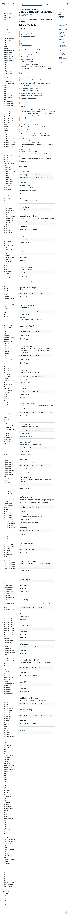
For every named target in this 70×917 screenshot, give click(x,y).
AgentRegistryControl (9, 25)
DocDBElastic (7, 290)
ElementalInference (9, 327)
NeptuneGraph (8, 585)
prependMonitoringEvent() (28, 142)
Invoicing (6, 419)
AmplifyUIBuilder (8, 32)
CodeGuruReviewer (9, 199)
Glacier (6, 378)
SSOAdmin (7, 814)
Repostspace (7, 689)
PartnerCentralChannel (10, 622)
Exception (6, 347)
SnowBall (6, 790)
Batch (5, 99)
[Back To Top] (66, 912)
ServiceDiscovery (8, 769)
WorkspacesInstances (10, 882)
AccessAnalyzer (8, 13)
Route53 (6, 704)
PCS (5, 636)
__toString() (24, 34)
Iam (5, 400)
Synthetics (7, 833)
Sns (5, 794)
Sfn (5, 777)
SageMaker (7, 734)
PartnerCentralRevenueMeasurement (14, 624)
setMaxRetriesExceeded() (28, 151)
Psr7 (5, 895)
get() (22, 43)
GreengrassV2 (8, 388)
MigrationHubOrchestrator (11, 564)
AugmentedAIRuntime (10, 83)
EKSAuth (6, 316)
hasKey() (23, 118)
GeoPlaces (7, 374)
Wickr (5, 873)
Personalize (7, 638)
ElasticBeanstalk (8, 320)
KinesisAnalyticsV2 (9, 464)
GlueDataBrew (8, 384)
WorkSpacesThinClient (10, 884)
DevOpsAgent (7, 277)
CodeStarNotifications (10, 206)
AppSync (6, 70)
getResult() (24, 98)
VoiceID (6, 861)
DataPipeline (7, 261)
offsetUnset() (24, 140)
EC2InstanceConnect (9, 304)
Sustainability (7, 829)
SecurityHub (7, 759)
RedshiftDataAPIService (10, 683)
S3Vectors (6, 732)
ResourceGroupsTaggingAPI (11, 699)
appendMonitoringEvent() (28, 36)
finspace (6, 349)
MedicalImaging (8, 554)
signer (5, 783)
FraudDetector (8, 363)
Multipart (6, 576)
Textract (6, 837)
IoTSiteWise (7, 435)
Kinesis (6, 460)
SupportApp (7, 826)
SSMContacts (7, 802)
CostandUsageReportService (12, 245)
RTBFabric (7, 720)
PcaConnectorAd (8, 632)
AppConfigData (8, 44)
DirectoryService (8, 282)
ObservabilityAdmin (9, 603)
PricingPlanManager (9, 660)
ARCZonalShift (8, 73)
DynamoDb (7, 296)
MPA (5, 570)
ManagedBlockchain (9, 515)
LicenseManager (8, 495)
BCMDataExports (8, 103)
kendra (6, 452)
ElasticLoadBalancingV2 (10, 324)
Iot (4, 421)
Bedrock (6, 109)
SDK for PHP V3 (12, 3)
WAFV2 (6, 869)
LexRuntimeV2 (8, 493)
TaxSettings (7, 835)
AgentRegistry (7, 23)
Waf (5, 865)
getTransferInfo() (25, 109)
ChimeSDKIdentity (9, 138)
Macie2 (6, 509)
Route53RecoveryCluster (10, 712)
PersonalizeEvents (9, 640)
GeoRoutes (7, 376)
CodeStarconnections (9, 204)
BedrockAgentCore (9, 113)
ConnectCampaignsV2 (10, 230)
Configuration (7, 224)
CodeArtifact (7, 185)
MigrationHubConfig (9, 562)
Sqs (5, 798)
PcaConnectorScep (9, 634)
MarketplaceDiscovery (10, 529)
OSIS (5, 615)
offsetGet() (24, 131)
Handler (6, 394)
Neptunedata (7, 583)
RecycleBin (7, 679)
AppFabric (6, 46)
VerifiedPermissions (9, 859)
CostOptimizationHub (9, 249)
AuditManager (7, 81)
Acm (5, 19)
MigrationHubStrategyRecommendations (15, 568)
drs (5, 292)
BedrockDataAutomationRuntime (12, 120)
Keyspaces (7, 456)
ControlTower (7, 243)
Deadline (6, 269)
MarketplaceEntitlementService (12, 531)
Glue (5, 382)
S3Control (6, 724)
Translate (6, 853)
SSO (5, 812)
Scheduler (6, 749)
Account (6, 15)
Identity (6, 402)
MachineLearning (8, 507)
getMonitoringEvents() (27, 79)
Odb (5, 605)
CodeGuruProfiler (8, 197)
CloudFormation (8, 159)
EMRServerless (8, 333)
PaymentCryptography (10, 628)
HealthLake (7, 398)
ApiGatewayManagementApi (11, 38)
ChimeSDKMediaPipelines (11, 140)
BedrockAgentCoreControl (11, 115)
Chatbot (6, 134)
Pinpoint (6, 646)
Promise (6, 893)
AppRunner (7, 66)
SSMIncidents (7, 806)
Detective (6, 273)
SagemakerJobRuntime (10, 742)
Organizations (7, 613)
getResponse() (25, 93)
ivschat (6, 445)
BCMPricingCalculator (10, 105)
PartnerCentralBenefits (10, 620)
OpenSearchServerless (10, 609)
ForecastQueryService (10, 359)
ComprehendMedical (9, 216)
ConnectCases (8, 232)
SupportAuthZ (7, 828)
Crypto (5, 253)
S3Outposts (7, 728)
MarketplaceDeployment (10, 527)
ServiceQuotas (8, 771)
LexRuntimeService (9, 492)
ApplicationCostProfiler (10, 54)
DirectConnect (8, 281)
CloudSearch (7, 169)
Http (5, 900)
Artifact (6, 77)
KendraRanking (8, 454)
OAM (5, 601)
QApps (6, 665)
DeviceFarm (7, 275)
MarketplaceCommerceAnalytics (12, 525)
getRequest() (24, 88)
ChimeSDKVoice (8, 146)
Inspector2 (7, 411)
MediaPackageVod (9, 546)
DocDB (6, 288)
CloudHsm (7, 165)
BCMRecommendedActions (11, 107)
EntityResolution (8, 341)
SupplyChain (7, 822)
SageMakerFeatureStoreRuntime (12, 738)
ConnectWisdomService (10, 240)
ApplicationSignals (9, 60)
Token (5, 847)
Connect (6, 226)
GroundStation (8, 390)
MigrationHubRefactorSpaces (12, 566)
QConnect (6, 669)
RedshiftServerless (9, 685)
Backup (6, 93)
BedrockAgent (7, 111)
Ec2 (5, 302)
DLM (5, 286)
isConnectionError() (26, 120)
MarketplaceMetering (9, 533)
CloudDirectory (8, 157)
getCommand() (25, 73)
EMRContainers (8, 331)
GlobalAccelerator (9, 380)
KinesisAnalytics (8, 462)
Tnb (5, 845)
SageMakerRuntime (9, 746)
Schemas (6, 751)
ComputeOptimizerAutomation (12, 220)
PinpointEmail (7, 648)
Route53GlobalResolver (10, 708)
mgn (5, 558)
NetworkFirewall (8, 587)
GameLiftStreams (8, 370)
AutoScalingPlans (9, 89)
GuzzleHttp (6, 891)
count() (23, 41)
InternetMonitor (8, 417)
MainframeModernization (10, 513)
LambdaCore (7, 482)
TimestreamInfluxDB (9, 839)
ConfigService (7, 222)
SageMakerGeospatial (10, 740)
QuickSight (7, 671)
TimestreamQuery (8, 841)
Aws (4, 11)
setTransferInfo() (25, 156)
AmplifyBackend (8, 30)
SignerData (7, 785)
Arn (5, 75)
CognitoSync (7, 212)
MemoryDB (7, 556)
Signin (5, 787)
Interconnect (7, 415)
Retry (5, 701)
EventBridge (7, 343)
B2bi (5, 91)
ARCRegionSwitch (9, 72)
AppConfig (7, 42)
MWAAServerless (8, 579)
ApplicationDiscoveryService (11, 56)
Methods (60, 12)
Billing (5, 124)
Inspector (6, 409)
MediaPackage (8, 542)
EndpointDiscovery (9, 337)
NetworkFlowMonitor (9, 589)
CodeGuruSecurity (9, 200)
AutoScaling (7, 87)
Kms (5, 476)
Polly (5, 656)
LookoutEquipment (9, 505)
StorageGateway (8, 818)
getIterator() (24, 77)
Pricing (6, 658)
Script (5, 753)
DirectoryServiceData (9, 284)
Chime (5, 136)
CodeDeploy (7, 195)
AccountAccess (8, 17)
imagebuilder (7, 406)
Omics (5, 607)
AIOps (5, 27)
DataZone (6, 265)
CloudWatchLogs (8, 181)
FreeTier (6, 365)
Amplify (6, 29)
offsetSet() (24, 138)
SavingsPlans (7, 747)
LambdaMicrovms (8, 484)
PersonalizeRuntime (9, 642)
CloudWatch (7, 177)
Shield (5, 779)
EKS (5, 314)
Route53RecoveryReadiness (11, 716)
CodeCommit (7, 191)
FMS (5, 357)
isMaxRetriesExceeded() (27, 124)
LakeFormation (8, 478)
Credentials (7, 251)
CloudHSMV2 (7, 167)
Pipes (5, 654)
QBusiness (7, 667)
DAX (5, 267)
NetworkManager (8, 591)
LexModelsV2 (7, 490)
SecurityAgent (7, 757)
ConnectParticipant (9, 238)
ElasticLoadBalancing (10, 322)
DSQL (5, 294)
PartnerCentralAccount (10, 619)
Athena (6, 79)
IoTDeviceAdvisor (8, 425)
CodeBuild (7, 187)
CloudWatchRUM (8, 183)
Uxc (5, 857)
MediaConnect (8, 536)
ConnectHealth (8, 236)
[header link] (37, 25)
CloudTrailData (8, 175)
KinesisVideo (7, 466)
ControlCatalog (8, 241)
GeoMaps (6, 372)
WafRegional (7, 867)
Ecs (5, 310)
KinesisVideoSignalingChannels (12, 472)
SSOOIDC (6, 816)
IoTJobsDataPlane (9, 429)
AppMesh (6, 62)
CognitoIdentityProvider (10, 210)
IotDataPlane (7, 423)
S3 (4, 722)
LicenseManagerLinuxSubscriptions (13, 497)
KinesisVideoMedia (9, 470)
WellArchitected (8, 871)
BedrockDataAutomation (10, 118)
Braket (5, 128)
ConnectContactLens (9, 234)
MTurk (5, 574)
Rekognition (7, 687)
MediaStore (7, 548)
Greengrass (7, 386)
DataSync (6, 263)
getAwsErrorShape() (26, 54)
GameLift (6, 368)
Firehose (6, 353)
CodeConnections (9, 193)
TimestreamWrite (8, 843)
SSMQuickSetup (8, 808)
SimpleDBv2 (7, 788)
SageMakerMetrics (9, 744)
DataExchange (8, 259)
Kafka (5, 449)
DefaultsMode (7, 271)
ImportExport (7, 408)
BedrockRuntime (8, 122)
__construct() (24, 31)
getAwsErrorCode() (26, 45)
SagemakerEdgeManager (11, 736)
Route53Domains (8, 706)
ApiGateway (7, 36)
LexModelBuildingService (11, 488)
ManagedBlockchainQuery (11, 517)
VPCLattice (7, 863)
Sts (5, 820)
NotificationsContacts (9, 597)
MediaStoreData (8, 550)
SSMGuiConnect (8, 804)
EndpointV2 (7, 339)
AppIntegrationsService (10, 50)
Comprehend (7, 214)
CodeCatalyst (7, 189)
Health (5, 396)
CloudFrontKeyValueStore (11, 163)
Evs (5, 345)
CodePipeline (7, 202)
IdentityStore (7, 404)
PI (4, 644)
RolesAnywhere (8, 702)
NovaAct (6, 599)
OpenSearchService (9, 611)
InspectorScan (8, 413)
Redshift (6, 681)
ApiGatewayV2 (8, 40)
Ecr (5, 306)
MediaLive (6, 540)
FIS (5, 355)
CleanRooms (7, 148)
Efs (5, 312)
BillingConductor (8, 126)
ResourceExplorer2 (9, 695)
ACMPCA (6, 21)
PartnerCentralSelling (10, 626)
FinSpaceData (8, 351)
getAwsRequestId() (26, 64)
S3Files (6, 726)
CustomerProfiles (8, 255)
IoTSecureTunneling (9, 433)
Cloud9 (6, 154)
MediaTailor (7, 552)
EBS (5, 300)
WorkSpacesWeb (8, 886)
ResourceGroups (8, 697)
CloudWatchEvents (9, 179)
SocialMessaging (8, 796)
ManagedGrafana (8, 519)
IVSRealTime (7, 447)
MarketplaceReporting (10, 535)
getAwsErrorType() (26, 59)
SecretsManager (8, 755)
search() (23, 149)
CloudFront (7, 161)
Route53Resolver (8, 718)
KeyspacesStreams (9, 458)
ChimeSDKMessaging (10, 144)
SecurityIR (7, 761)
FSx (5, 366)
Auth (5, 85)
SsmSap (6, 810)
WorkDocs (6, 874)
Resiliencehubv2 (8, 693)
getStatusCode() (25, 102)
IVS (5, 443)
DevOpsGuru (7, 279)
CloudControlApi (8, 155)
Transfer (6, 851)
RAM (5, 673)
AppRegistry (7, 64)
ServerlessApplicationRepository (13, 765)
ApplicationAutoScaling (10, 52)
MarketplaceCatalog (9, 523)
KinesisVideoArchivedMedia (11, 468)
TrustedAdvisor (8, 855)
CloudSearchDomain (9, 171)
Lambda (6, 480)
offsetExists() (24, 129)
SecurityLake (7, 763)
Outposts (6, 617)
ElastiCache (7, 318)
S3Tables (6, 730)
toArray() (23, 161)
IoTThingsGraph (8, 437)
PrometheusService (9, 662)
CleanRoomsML (8, 150)
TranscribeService (9, 849)
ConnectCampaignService (11, 228)
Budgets (6, 130)
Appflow (6, 48)
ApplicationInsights (9, 58)
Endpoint (6, 335)
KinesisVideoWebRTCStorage (12, 474)
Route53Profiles (8, 710)
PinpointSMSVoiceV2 (9, 652)
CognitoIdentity (8, 208)
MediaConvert (7, 538)
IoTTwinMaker (7, 439)
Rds (5, 675)
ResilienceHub (8, 691)
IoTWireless (7, 441)
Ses (5, 773)
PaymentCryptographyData (11, 630)
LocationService (8, 503)
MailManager (7, 511)
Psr (4, 898)
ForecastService (8, 361)
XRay (5, 888)
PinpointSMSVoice (9, 650)
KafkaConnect (7, 451)
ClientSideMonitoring (9, 152)
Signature (6, 781)
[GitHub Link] (67, 4)
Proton (5, 663)
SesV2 (5, 775)
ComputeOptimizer (9, 218)
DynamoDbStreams (9, 298)
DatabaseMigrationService (11, 257)
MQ (5, 572)
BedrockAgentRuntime (10, 116)
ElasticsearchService (9, 326)
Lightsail (6, 501)
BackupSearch (8, 97)
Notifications (7, 595)
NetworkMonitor (8, 593)
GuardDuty (7, 392)
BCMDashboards (8, 101)
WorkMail (6, 876)
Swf (5, 831)
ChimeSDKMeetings (9, 142)
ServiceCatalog (8, 767)
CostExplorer (7, 247)
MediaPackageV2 (8, 544)
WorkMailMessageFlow (10, 878)
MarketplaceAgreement (10, 521)
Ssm (5, 800)
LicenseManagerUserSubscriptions (13, 499)
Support (6, 824)
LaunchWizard (8, 486)
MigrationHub (7, 560)
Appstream (7, 68)
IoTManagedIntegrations (10, 431)
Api (5, 34)
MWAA (5, 577)
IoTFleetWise (7, 427)
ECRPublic (7, 308)
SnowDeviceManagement (11, 792)
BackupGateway (8, 95)
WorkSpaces (7, 880)
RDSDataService (8, 677)
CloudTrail (7, 173)
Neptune (6, 581)
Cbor (5, 132)
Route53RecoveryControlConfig (12, 714)
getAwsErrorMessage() (27, 49)
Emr (5, 329)
